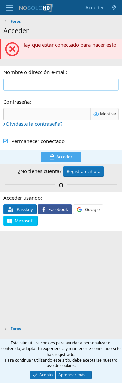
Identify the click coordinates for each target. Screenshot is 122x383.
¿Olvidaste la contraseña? (33, 123)
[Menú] (9, 8)
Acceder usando (22, 197)
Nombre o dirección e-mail (34, 72)
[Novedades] (114, 7)
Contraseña (16, 101)
